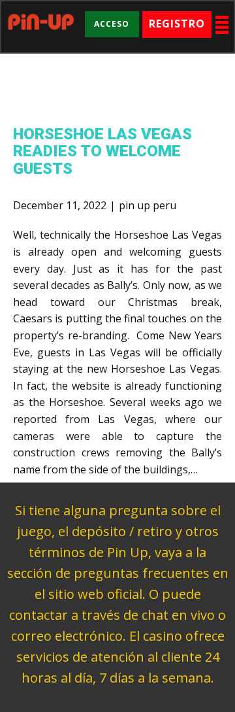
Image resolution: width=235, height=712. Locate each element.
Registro (177, 23)
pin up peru (147, 205)
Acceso (111, 23)
